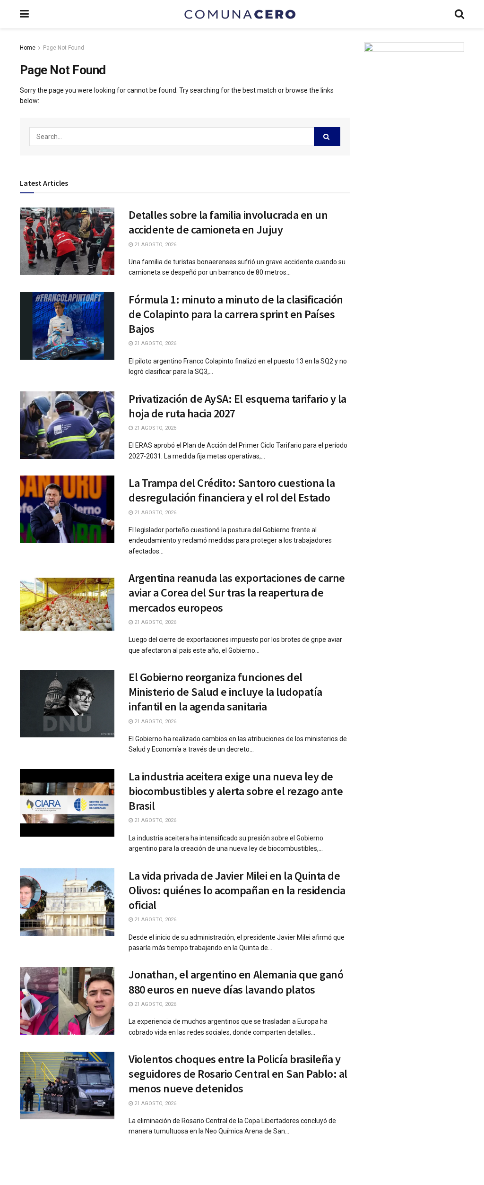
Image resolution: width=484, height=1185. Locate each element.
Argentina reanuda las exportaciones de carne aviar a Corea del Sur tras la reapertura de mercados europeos (237, 592)
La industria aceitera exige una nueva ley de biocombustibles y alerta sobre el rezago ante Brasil (236, 791)
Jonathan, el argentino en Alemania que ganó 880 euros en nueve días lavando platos (236, 981)
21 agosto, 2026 (154, 245)
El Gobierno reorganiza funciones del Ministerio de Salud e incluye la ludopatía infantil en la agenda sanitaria (225, 692)
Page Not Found (63, 47)
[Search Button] (327, 136)
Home (27, 47)
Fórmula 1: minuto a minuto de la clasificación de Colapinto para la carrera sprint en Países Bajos (236, 314)
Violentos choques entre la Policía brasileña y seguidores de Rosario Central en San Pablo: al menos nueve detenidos (238, 1074)
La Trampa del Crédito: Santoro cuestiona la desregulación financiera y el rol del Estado (232, 490)
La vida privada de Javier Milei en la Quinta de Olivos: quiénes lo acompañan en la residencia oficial (237, 890)
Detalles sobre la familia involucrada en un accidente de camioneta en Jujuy (228, 222)
